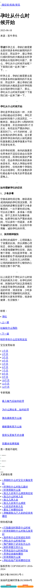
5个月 (5, 364)
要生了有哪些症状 (12, 509)
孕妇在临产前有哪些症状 (16, 560)
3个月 (5, 357)
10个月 (5, 380)
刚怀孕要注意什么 (12, 547)
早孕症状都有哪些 (12, 553)
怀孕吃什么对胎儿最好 (15, 486)
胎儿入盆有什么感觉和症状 (17, 493)
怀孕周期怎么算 (11, 490)
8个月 (5, 373)
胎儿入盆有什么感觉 (14, 503)
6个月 (5, 367)
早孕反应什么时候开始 (15, 550)
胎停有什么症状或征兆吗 (16, 537)
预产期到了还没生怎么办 (16, 544)
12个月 (5, 387)
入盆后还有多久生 (12, 506)
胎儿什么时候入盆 (12, 496)
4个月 (5, 360)
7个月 (5, 370)
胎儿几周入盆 (10, 499)
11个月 (5, 383)
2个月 (5, 354)
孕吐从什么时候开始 (14, 540)
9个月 (5, 377)
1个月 (5, 351)
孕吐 (4, 316)
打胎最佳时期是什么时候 (16, 527)
